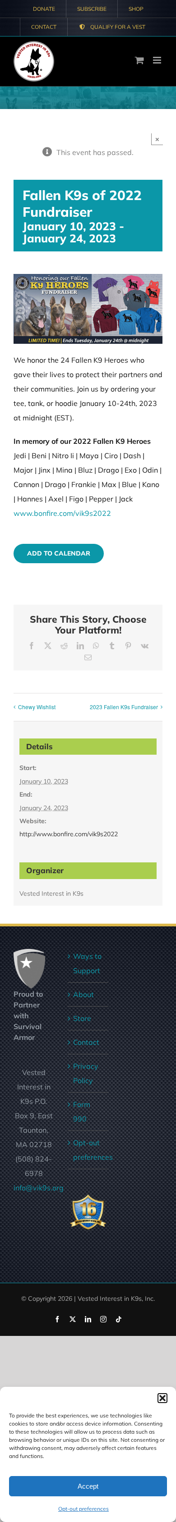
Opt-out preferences (83, 1508)
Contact (86, 1042)
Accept (88, 1486)
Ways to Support (87, 963)
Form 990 (81, 1111)
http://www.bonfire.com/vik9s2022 (68, 834)
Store (82, 1018)
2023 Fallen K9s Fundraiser (124, 707)
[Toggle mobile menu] (157, 60)
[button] (162, 1398)
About (83, 994)
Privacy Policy (85, 1073)
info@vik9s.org (39, 1187)
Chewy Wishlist (37, 707)
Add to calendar (58, 553)
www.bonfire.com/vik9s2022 (62, 513)
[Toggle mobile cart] (139, 60)
